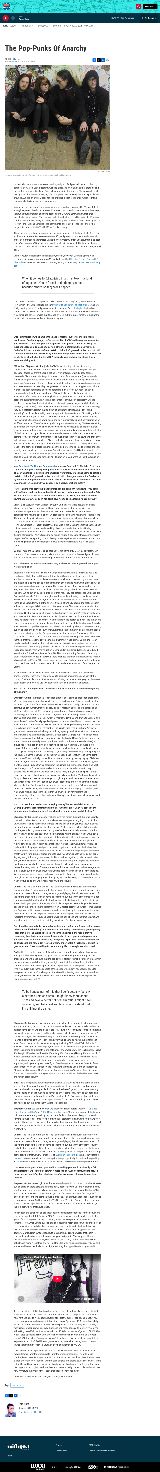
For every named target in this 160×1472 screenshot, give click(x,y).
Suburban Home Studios (68, 1155)
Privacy (59, 1445)
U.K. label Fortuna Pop (79, 259)
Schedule (43, 26)
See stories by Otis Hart (31, 1412)
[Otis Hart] (10, 1409)
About (13, 26)
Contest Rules (61, 1451)
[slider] (17, 18)
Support (57, 26)
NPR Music (17, 1385)
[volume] (13, 18)
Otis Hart (16, 59)
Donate (151, 6)
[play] (6, 18)
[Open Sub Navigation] (19, 26)
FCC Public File (94, 1445)
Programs (27, 26)
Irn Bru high (76, 308)
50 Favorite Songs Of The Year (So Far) (71, 305)
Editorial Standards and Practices (102, 1451)
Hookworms (20, 1158)
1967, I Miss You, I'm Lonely (54, 1112)
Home (5, 26)
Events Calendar (73, 26)
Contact (88, 26)
